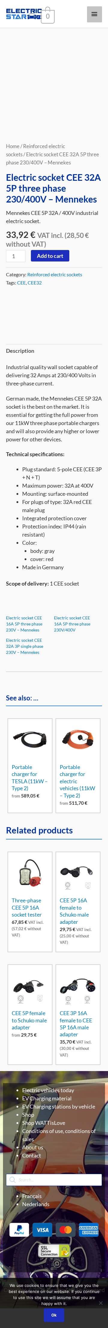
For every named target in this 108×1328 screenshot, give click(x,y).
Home (13, 146)
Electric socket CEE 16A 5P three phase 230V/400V (72, 623)
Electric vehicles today (48, 1090)
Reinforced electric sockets (54, 274)
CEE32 (35, 282)
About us (32, 1147)
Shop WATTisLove (43, 1122)
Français (32, 1196)
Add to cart (50, 255)
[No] (101, 1303)
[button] (54, 1266)
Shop (28, 1114)
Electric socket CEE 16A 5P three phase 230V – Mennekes (24, 623)
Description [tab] (20, 350)
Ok (54, 1315)
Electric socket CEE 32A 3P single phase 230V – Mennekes (24, 646)
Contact (31, 1155)
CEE (21, 282)
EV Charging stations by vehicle (58, 1106)
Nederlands (36, 1204)
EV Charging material (47, 1098)
